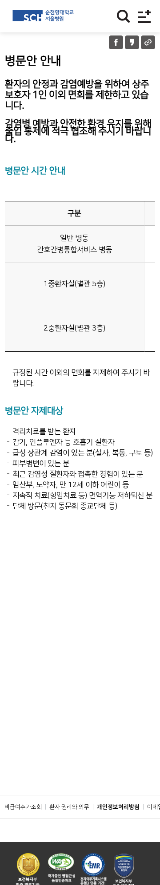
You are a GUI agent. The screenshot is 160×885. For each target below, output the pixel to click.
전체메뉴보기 (144, 16)
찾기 (123, 16)
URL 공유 (148, 42)
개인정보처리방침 (118, 807)
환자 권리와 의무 (69, 807)
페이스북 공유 (116, 42)
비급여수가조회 (23, 807)
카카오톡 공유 (132, 42)
